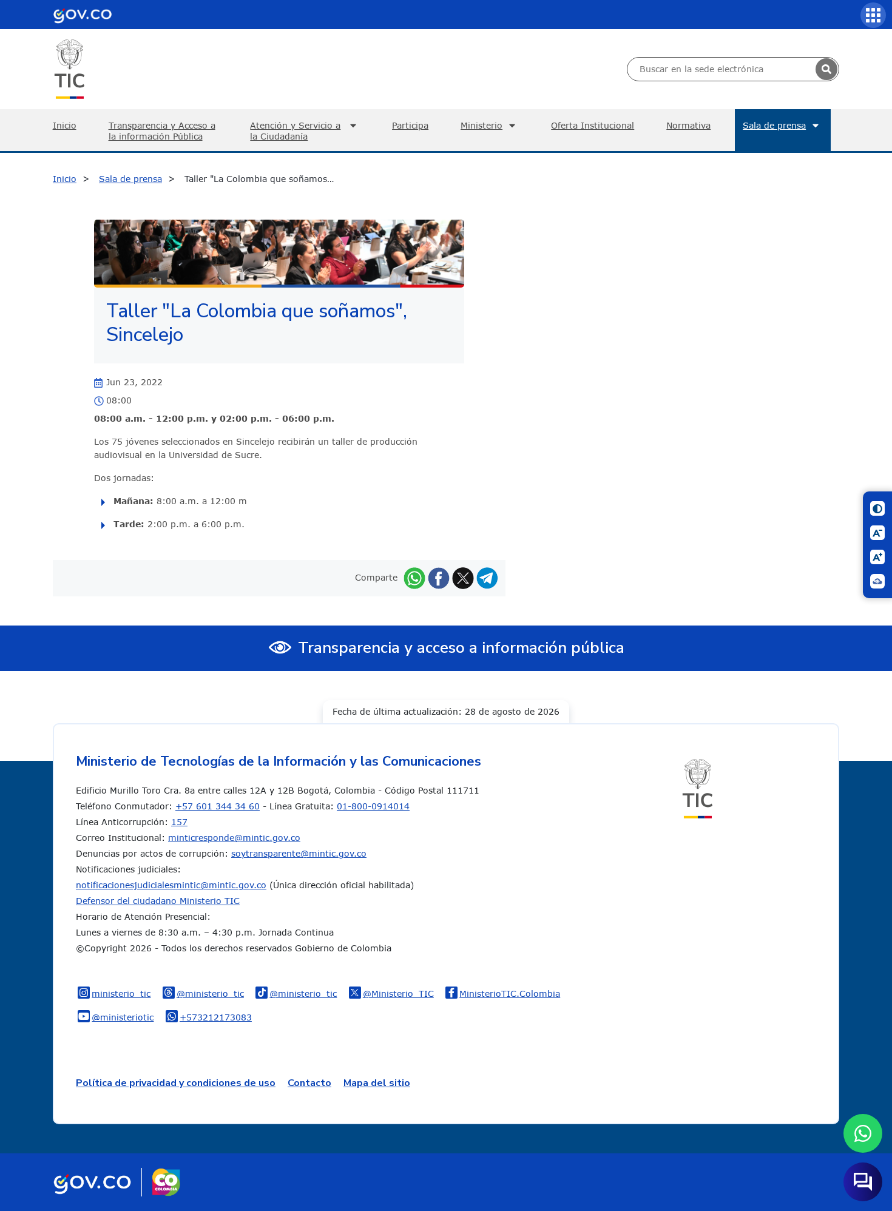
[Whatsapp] (414, 577)
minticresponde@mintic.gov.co (234, 837)
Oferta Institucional (592, 125)
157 (179, 822)
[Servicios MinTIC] (873, 15)
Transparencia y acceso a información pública (461, 647)
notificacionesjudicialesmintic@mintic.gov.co (171, 885)
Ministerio (481, 125)
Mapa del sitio (376, 1083)
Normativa (688, 125)
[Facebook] (439, 577)
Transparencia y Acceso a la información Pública (162, 130)
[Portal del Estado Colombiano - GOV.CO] (82, 14)
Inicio (64, 125)
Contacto (309, 1083)
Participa (410, 125)
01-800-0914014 (373, 806)
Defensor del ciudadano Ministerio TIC (158, 901)
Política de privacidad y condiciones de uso (175, 1083)
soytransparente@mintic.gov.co (299, 853)
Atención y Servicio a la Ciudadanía (295, 130)
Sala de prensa (774, 125)
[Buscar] (826, 69)
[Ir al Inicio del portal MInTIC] (69, 68)
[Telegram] (487, 577)
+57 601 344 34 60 (217, 806)
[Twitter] (463, 577)
